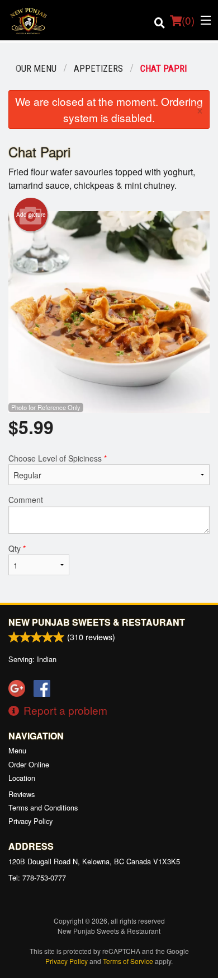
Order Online (28, 764)
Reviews (21, 794)
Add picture (31, 214)
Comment (25, 499)
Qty (17, 548)
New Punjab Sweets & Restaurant (96, 622)
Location (21, 777)
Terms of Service (128, 961)
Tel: (37, 877)
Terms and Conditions (43, 807)
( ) (188, 19)
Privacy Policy (30, 821)
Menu (17, 750)
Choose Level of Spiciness (57, 458)
